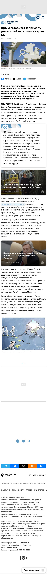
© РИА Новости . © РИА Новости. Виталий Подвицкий (16, 352)
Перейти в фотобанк (25, 68)
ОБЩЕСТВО (17, 483)
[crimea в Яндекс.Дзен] (23, 466)
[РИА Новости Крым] (9, 22)
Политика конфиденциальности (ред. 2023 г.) (19, 514)
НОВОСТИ (5, 490)
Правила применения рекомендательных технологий (22, 516)
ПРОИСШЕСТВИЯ (30, 483)
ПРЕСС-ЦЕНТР (18, 490)
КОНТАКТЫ (39, 490)
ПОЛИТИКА (7, 483)
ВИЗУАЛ (41, 483)
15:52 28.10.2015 (6, 39)
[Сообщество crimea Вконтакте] (14, 466)
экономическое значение (13, 204)
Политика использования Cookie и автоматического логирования (22, 510)
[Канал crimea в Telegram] (5, 466)
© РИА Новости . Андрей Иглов (10, 68)
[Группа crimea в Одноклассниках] (32, 466)
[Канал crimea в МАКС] (41, 466)
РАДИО (29, 490)
